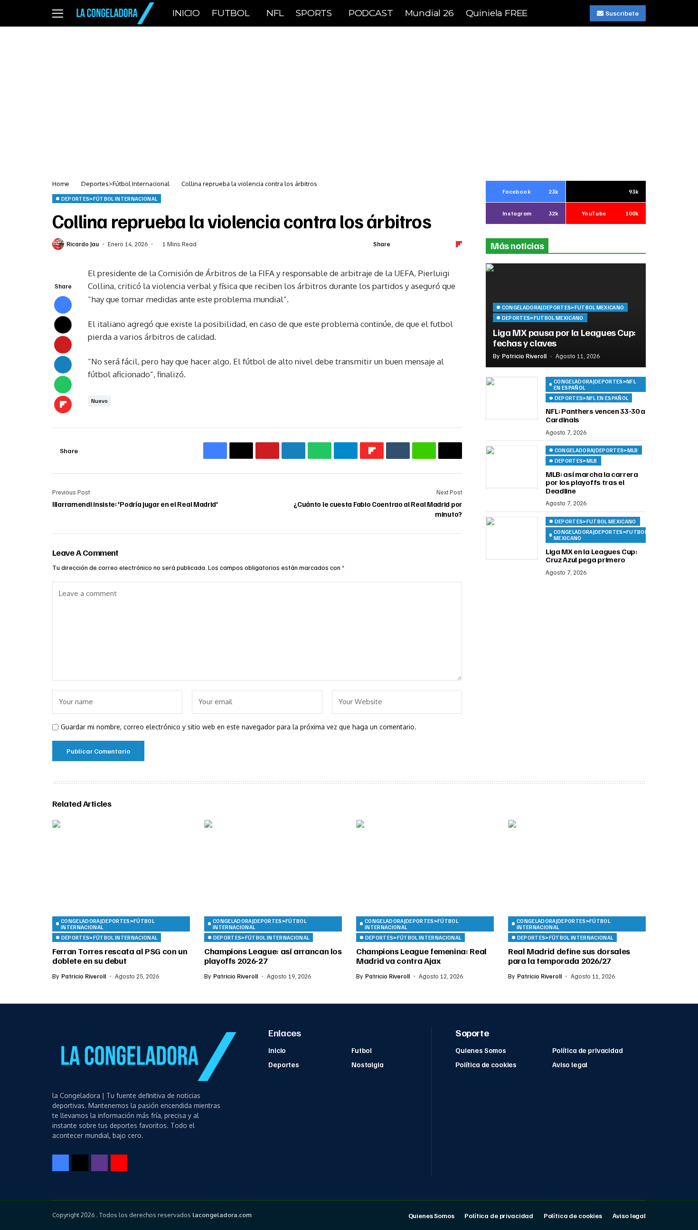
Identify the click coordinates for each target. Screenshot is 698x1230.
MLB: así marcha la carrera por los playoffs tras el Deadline (592, 482)
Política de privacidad (587, 1050)
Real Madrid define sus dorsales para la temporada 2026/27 (569, 956)
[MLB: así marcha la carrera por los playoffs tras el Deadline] (512, 467)
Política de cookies (486, 1064)
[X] (80, 1163)
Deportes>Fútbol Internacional (125, 183)
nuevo (99, 400)
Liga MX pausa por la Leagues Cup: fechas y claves (564, 337)
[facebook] (60, 1163)
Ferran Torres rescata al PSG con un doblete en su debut (119, 956)
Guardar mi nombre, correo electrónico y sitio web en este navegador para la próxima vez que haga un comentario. (238, 727)
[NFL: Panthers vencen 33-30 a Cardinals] (512, 398)
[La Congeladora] (113, 13)
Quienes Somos (480, 1050)
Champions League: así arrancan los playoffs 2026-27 (273, 956)
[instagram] (99, 1163)
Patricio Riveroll (524, 356)
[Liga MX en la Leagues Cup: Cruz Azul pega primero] (512, 538)
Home (60, 183)
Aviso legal (569, 1064)
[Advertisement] (349, 97)
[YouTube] (119, 1163)
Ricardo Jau (82, 244)
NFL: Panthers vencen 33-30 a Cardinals (595, 416)
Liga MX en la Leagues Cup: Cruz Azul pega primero (591, 556)
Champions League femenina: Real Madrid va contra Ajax (421, 956)
